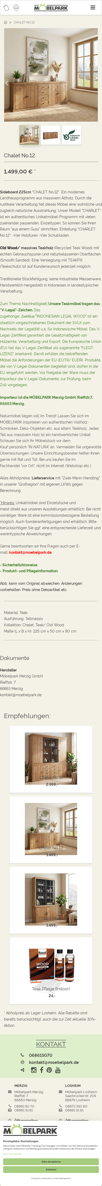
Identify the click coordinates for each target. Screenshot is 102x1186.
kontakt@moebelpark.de (54, 1062)
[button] (8, 81)
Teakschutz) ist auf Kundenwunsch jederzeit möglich (45, 266)
